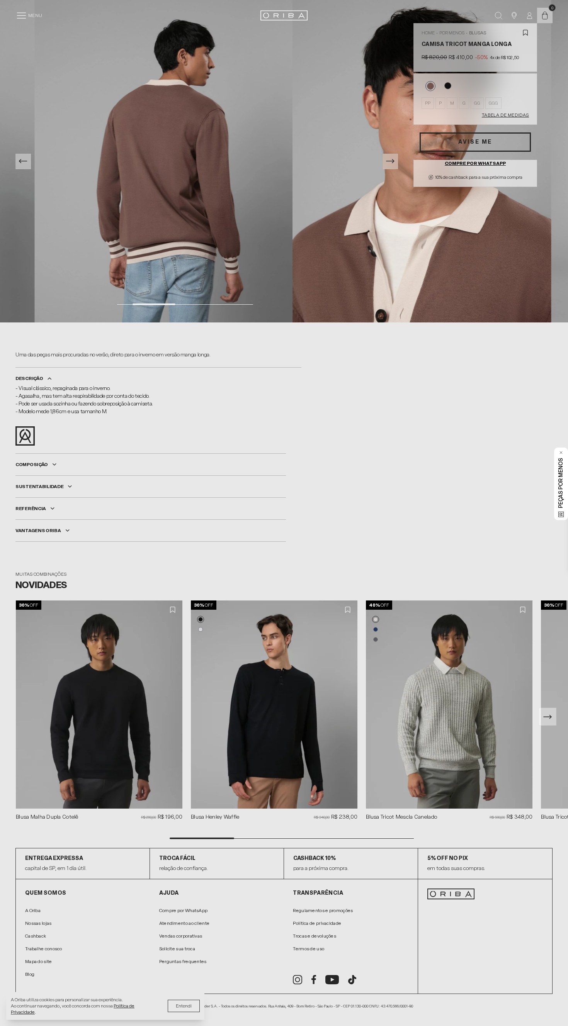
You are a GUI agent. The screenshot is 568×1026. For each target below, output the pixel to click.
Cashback (35, 936)
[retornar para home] (284, 15)
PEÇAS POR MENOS (561, 483)
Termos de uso (308, 948)
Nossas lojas (38, 923)
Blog (29, 974)
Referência (30, 508)
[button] (200, 619)
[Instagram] (297, 979)
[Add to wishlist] (525, 33)
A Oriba (33, 910)
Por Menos (451, 33)
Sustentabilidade (39, 486)
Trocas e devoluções (314, 936)
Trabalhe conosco (43, 948)
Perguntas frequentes (183, 961)
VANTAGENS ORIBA (38, 530)
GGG (493, 103)
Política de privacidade (317, 923)
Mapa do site (38, 961)
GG (477, 103)
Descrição (29, 378)
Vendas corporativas (180, 936)
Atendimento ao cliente (184, 923)
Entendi (184, 1006)
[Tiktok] (352, 979)
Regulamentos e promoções (323, 910)
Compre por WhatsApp (475, 163)
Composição (31, 464)
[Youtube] (332, 979)
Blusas (477, 33)
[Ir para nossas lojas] (514, 15)
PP (427, 103)
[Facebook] (313, 979)
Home (428, 33)
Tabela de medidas (505, 115)
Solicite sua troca (177, 948)
